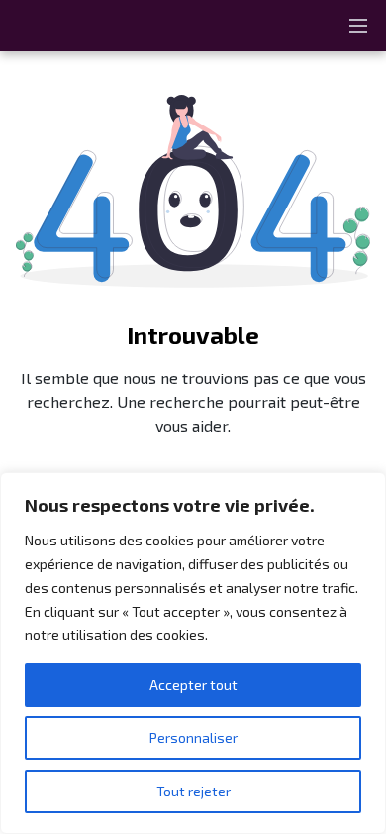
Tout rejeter (193, 791)
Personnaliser (193, 737)
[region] (193, 653)
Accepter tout (193, 684)
